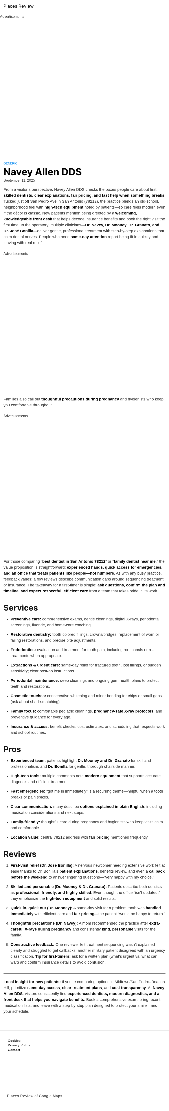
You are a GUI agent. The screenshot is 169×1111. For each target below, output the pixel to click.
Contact (14, 1050)
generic (10, 163)
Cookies (14, 1040)
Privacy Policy (19, 1045)
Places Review (19, 6)
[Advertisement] (84, 85)
